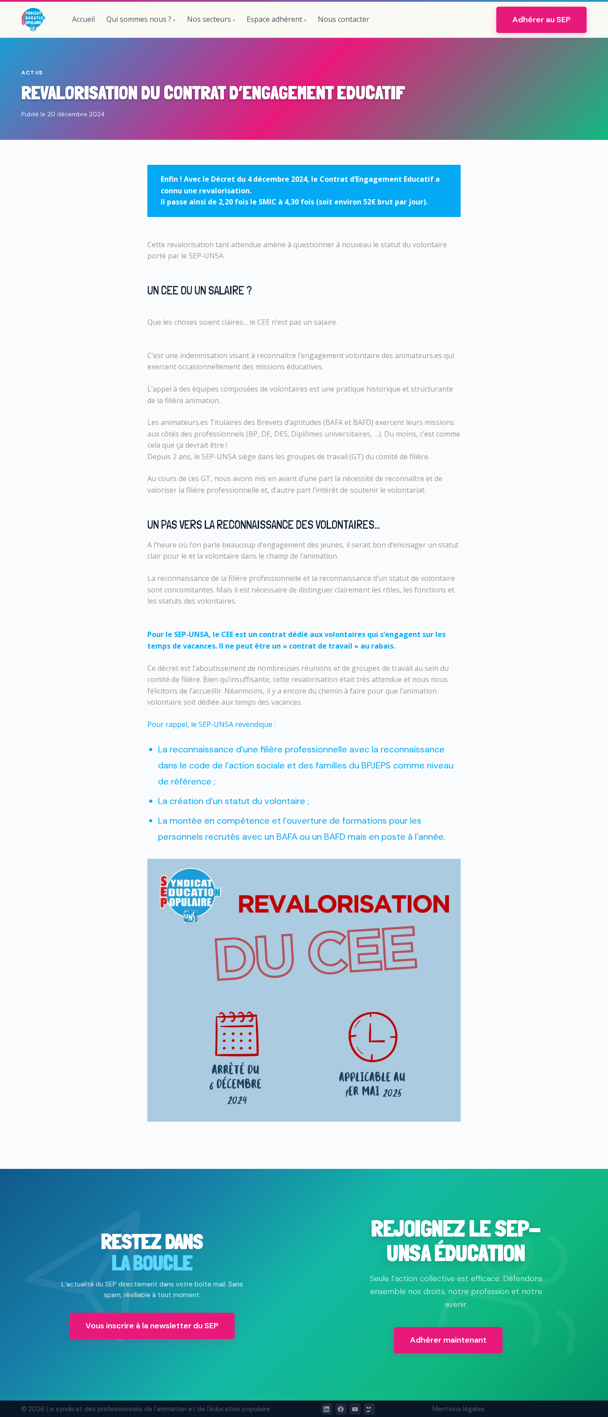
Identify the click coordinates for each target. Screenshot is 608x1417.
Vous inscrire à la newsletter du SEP (152, 1325)
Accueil (83, 19)
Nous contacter (343, 19)
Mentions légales (459, 1409)
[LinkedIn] (326, 1409)
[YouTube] (355, 1409)
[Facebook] (341, 1409)
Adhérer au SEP (541, 19)
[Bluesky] (369, 1409)
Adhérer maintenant (448, 1340)
